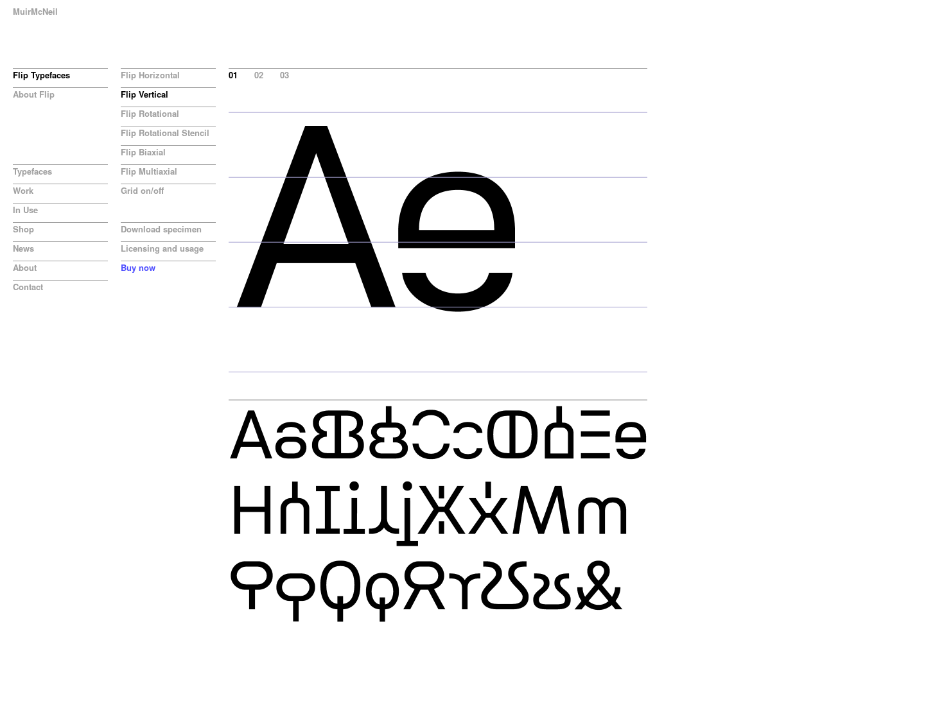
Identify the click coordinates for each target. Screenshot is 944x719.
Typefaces (32, 171)
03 (284, 75)
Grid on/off (142, 190)
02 (258, 75)
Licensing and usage (162, 248)
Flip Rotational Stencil (165, 132)
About (25, 267)
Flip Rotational (150, 113)
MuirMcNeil (35, 11)
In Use (25, 210)
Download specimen (161, 229)
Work (23, 190)
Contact (28, 287)
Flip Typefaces (41, 75)
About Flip (34, 94)
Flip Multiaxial (149, 171)
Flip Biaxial (143, 152)
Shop (23, 229)
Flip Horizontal (150, 75)
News (23, 248)
